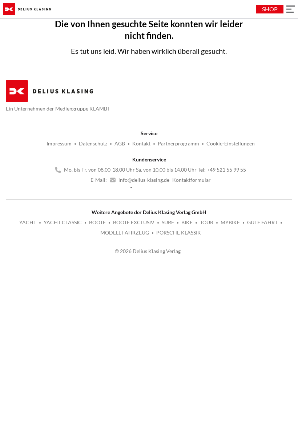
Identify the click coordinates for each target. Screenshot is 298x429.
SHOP (270, 8)
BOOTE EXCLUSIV (133, 222)
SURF (168, 222)
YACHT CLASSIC (63, 222)
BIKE (187, 222)
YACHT (27, 222)
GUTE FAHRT (262, 222)
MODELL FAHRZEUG (124, 232)
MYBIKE (230, 222)
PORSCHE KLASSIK (178, 232)
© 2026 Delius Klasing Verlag (148, 251)
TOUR (206, 222)
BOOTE (97, 222)
